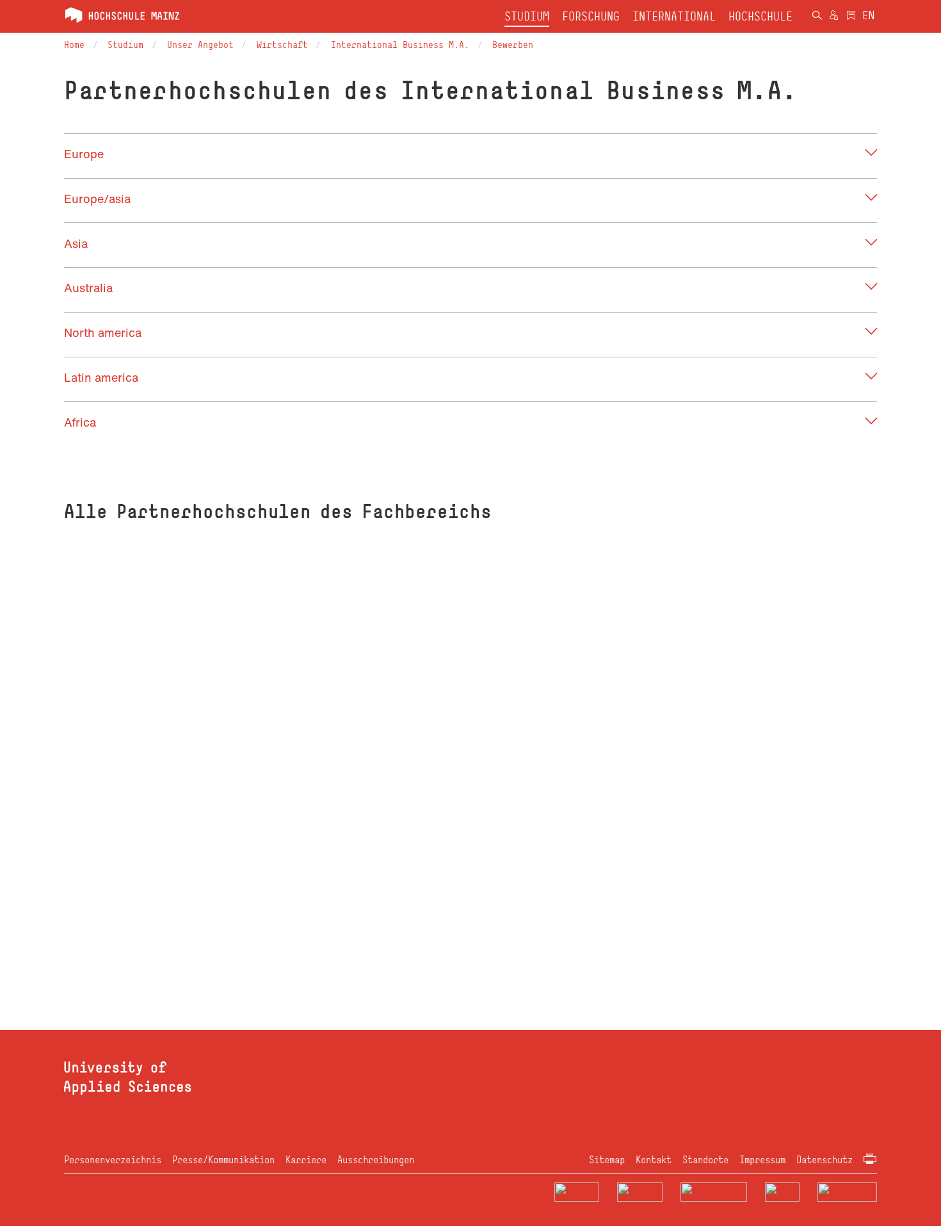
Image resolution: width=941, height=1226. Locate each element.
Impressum (762, 1160)
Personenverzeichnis (112, 1160)
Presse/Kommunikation (223, 1160)
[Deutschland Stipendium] (576, 1192)
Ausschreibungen (375, 1160)
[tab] (470, 154)
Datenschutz (824, 1160)
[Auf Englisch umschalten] (868, 17)
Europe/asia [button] (97, 198)
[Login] (833, 17)
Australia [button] (88, 287)
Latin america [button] (101, 377)
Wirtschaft (282, 44)
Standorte (705, 1160)
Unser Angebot (200, 44)
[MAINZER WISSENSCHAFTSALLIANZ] (714, 1192)
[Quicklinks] (851, 17)
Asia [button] (76, 243)
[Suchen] (816, 17)
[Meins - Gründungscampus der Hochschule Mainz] (640, 1192)
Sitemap (607, 1160)
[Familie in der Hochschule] (847, 1192)
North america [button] (102, 332)
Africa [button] (80, 422)
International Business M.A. (400, 44)
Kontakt (654, 1160)
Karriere (306, 1160)
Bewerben (512, 44)
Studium (125, 44)
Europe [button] (84, 153)
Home (74, 44)
